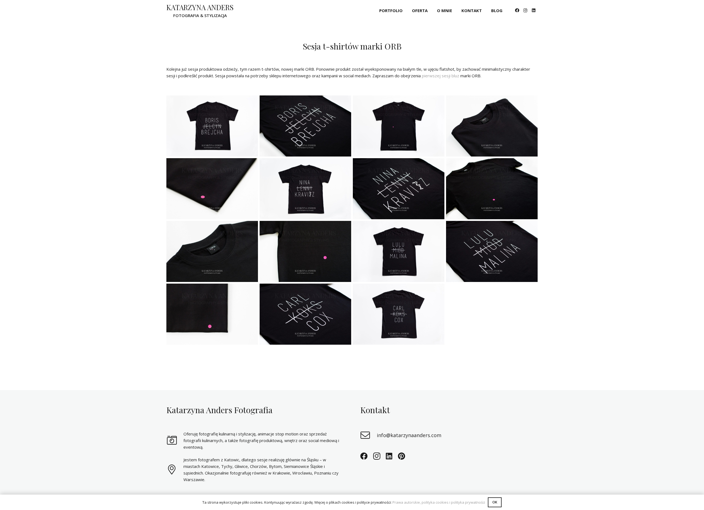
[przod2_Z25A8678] (492, 188)
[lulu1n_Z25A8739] (398, 251)
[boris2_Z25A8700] (305, 126)
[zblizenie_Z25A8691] (212, 251)
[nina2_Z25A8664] (398, 188)
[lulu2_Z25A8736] (492, 251)
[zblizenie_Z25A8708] (492, 126)
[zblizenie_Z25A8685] (305, 251)
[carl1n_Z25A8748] (398, 314)
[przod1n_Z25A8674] (398, 126)
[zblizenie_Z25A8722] (212, 314)
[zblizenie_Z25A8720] (212, 188)
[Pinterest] (401, 456)
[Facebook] (517, 10)
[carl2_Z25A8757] (305, 314)
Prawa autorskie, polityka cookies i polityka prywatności (438, 502)
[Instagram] (525, 10)
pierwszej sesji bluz (440, 75)
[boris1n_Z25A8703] (212, 126)
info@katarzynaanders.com (409, 435)
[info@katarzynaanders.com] (368, 435)
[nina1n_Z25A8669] (305, 188)
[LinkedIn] (533, 10)
